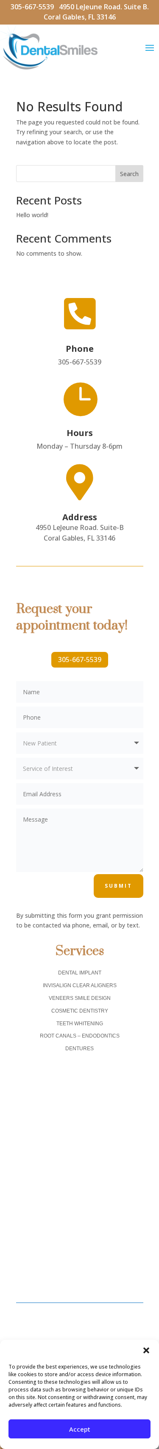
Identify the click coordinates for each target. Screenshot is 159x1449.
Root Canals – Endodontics (80, 1036)
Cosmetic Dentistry (79, 1011)
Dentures (79, 1049)
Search (129, 174)
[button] (146, 1350)
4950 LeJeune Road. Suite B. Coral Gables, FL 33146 (96, 12)
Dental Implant (79, 973)
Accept (79, 1429)
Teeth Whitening (79, 1024)
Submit (118, 885)
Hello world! (32, 215)
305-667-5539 (35, 6)
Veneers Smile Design (80, 998)
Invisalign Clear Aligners (80, 985)
